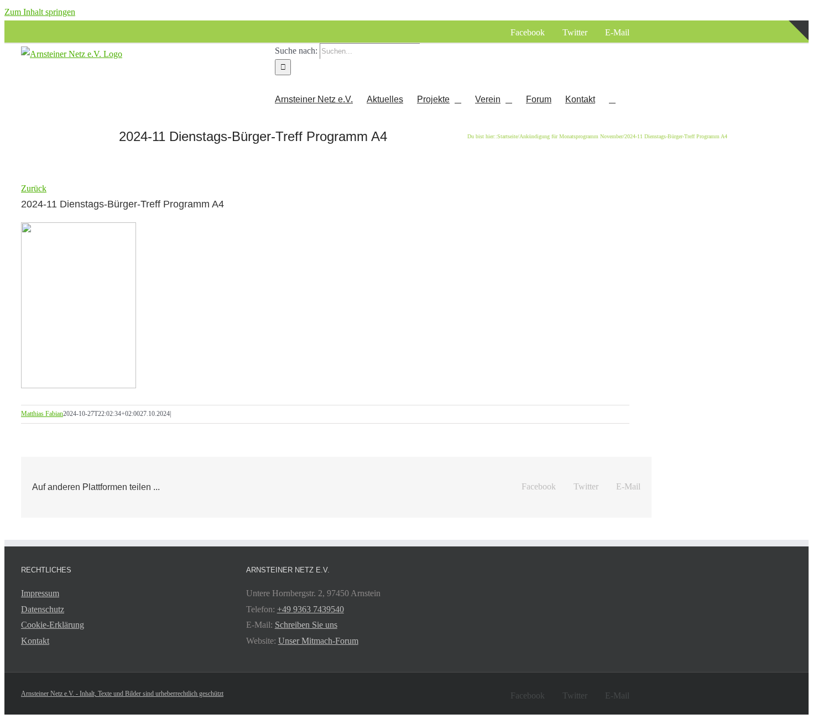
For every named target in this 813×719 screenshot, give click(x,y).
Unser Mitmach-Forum (318, 640)
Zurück (33, 188)
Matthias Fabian (42, 414)
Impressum (40, 593)
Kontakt (35, 640)
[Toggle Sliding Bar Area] (799, 62)
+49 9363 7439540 (310, 609)
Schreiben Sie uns (306, 624)
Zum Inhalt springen (39, 12)
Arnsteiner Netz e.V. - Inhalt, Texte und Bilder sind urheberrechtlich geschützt (122, 693)
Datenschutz (42, 609)
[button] (612, 99)
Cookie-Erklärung (52, 624)
